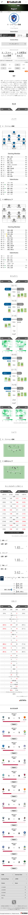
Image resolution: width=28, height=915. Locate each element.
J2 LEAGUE (3, 889)
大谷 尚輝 (10, 232)
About (16, 883)
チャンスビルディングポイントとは (19, 535)
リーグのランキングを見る (14, 532)
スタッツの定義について (22, 696)
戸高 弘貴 (10, 267)
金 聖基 (9, 236)
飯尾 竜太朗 (10, 168)
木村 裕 (9, 174)
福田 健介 (10, 188)
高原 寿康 (10, 230)
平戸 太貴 (10, 265)
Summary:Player (5, 878)
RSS (26, 71)
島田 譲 (9, 166)
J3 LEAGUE (3, 892)
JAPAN (16, 878)
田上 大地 (10, 184)
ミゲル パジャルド (12, 164)
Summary (3, 895)
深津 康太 (10, 234)
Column (3, 883)
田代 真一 (10, 160)
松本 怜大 (10, 238)
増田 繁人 (10, 259)
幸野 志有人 (10, 172)
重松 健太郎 (10, 245)
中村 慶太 (10, 176)
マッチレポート (14, 44)
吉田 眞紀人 (10, 249)
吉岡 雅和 (10, 192)
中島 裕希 (10, 247)
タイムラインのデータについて (20, 422)
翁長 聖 (9, 170)
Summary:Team (18, 874)
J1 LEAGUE (3, 887)
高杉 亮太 (10, 162)
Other (2, 897)
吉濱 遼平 (10, 239)
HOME (2, 874)
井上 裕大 (10, 241)
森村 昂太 (10, 243)
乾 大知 (9, 158)
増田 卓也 (10, 157)
